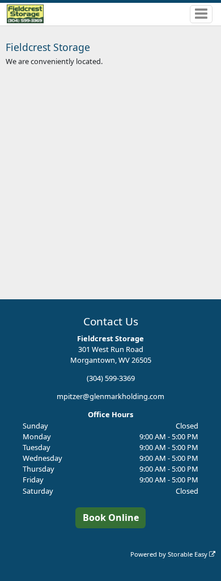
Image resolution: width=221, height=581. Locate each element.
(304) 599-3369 (111, 378)
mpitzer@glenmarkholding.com (110, 396)
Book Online (111, 517)
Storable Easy (188, 554)
